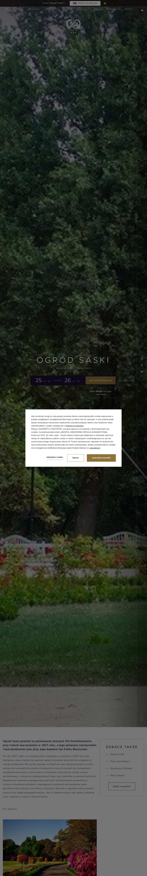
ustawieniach (94, 448)
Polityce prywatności (75, 426)
